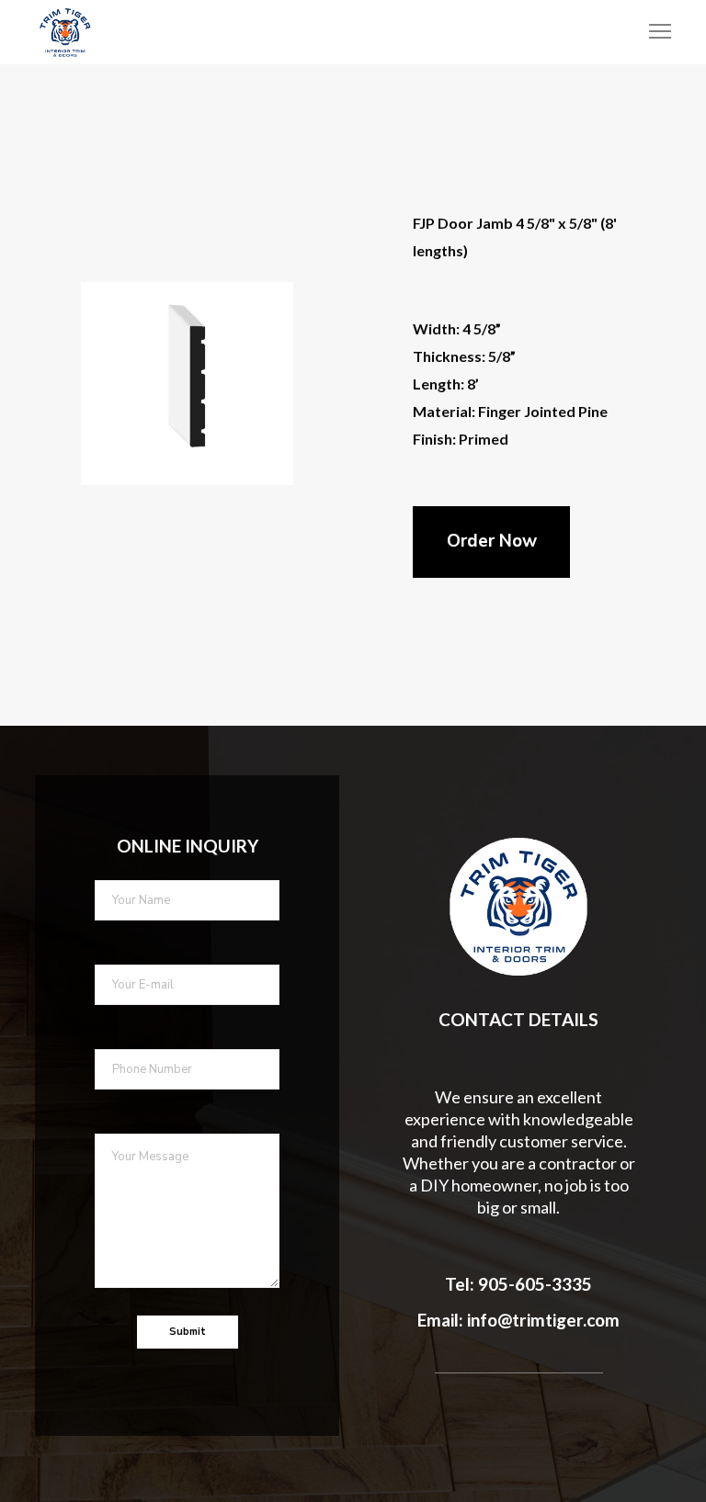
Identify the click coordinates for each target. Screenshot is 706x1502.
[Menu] (651, 32)
